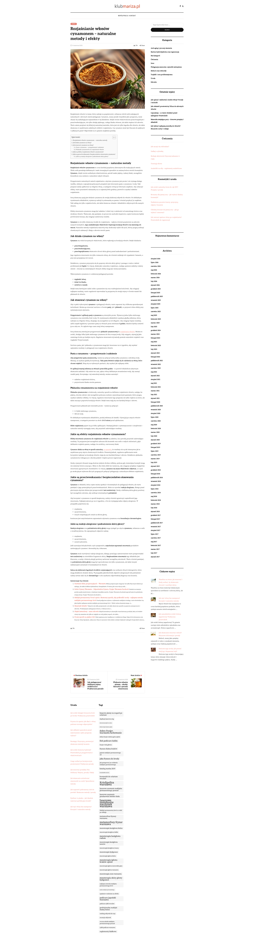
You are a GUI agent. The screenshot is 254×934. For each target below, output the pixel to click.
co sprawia (107, 450)
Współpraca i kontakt (127, 15)
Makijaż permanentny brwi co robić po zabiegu (111, 811)
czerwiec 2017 (156, 538)
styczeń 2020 (155, 440)
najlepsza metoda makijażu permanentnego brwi (108, 885)
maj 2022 (154, 372)
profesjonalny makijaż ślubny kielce (108, 909)
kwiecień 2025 (156, 319)
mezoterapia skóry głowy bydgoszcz (111, 879)
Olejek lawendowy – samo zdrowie (86, 611)
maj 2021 (154, 383)
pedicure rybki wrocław (107, 904)
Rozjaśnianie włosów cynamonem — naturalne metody (90, 140)
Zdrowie (154, 82)
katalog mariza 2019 (107, 769)
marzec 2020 (155, 432)
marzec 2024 (155, 334)
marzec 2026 (155, 278)
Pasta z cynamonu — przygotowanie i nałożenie (90, 147)
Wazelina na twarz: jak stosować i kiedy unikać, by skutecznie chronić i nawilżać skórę (170, 582)
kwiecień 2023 (156, 345)
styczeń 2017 (155, 557)
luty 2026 (154, 281)
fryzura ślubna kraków (108, 749)
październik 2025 (157, 296)
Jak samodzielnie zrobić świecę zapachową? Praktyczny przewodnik (170, 617)
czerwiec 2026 (156, 266)
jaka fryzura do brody (109, 758)
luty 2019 (154, 462)
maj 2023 (154, 342)
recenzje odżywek (105, 918)
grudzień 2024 (156, 330)
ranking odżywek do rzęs (107, 914)
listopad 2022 (155, 357)
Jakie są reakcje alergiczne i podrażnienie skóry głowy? (92, 156)
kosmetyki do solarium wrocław (109, 778)
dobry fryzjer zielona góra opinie (110, 737)
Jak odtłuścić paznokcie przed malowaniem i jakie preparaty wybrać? (81, 733)
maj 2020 (154, 425)
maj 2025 (154, 315)
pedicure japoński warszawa (108, 898)
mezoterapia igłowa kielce (108, 856)
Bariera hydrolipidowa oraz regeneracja (165, 52)
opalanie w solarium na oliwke (109, 894)
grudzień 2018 (156, 470)
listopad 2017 (155, 519)
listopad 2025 (155, 293)
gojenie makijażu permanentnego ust (110, 754)
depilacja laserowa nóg (107, 719)
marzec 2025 (155, 323)
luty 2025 (154, 327)
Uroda (73, 23)
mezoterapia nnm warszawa (111, 874)
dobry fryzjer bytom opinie (106, 727)
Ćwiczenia (154, 59)
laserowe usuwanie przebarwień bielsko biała (110, 795)
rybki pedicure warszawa (107, 927)
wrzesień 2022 (156, 364)
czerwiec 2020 (156, 421)
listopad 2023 (155, 338)
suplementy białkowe (108, 931)
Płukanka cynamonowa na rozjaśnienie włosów (90, 149)
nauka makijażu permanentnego (107, 890)
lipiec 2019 (154, 451)
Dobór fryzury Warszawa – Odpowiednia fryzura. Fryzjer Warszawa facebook (101, 589)
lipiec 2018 (154, 489)
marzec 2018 (155, 504)
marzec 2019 (155, 459)
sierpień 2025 (155, 304)
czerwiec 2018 (156, 493)
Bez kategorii (155, 56)
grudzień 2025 (156, 289)
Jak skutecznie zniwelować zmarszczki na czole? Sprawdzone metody (82, 781)
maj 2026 (154, 270)
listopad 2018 (155, 474)
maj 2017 (154, 542)
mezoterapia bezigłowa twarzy (109, 848)
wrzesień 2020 (156, 410)
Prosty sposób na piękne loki (84, 617)
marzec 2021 (155, 391)
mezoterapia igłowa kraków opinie (108, 861)
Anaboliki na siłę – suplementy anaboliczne (166, 168)
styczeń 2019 (155, 466)
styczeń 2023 (155, 353)
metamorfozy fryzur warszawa (111, 823)
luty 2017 (154, 553)
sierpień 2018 (155, 485)
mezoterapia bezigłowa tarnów (109, 843)
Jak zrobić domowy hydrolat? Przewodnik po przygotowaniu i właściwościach (81, 752)
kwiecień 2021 (156, 387)
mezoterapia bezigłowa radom (110, 837)
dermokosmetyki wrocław (106, 723)
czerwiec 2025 (156, 311)
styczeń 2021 (155, 398)
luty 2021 (154, 395)
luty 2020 (154, 436)
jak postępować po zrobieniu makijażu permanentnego (109, 764)
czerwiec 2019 (156, 455)
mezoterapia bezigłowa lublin (109, 832)
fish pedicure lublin (108, 741)
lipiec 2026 (154, 262)
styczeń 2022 (155, 376)
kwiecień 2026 (156, 274)
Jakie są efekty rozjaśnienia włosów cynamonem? (88, 152)
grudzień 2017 (156, 515)
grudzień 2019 (156, 444)
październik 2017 (157, 523)
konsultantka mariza (104, 772)
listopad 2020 (155, 402)
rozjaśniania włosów (127, 332)
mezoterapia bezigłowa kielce (111, 828)
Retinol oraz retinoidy (158, 71)
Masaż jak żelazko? (81, 606)
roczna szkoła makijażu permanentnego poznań (107, 922)
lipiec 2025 (154, 308)
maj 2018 (154, 496)
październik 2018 (157, 478)
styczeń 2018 (155, 511)
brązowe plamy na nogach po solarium (111, 714)
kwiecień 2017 (156, 545)
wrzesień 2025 (156, 300)
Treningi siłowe (156, 164)
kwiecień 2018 (156, 500)
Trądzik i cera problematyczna (161, 75)
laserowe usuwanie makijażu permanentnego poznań (111, 789)
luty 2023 (154, 349)
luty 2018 (154, 508)
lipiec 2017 (154, 534)
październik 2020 (157, 406)
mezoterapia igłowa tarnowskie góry (111, 866)
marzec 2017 (155, 549)
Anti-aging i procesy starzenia (161, 48)
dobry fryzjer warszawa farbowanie (111, 731)
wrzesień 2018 (156, 481)
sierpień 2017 (155, 530)
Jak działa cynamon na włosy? (82, 143)
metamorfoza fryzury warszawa (108, 817)
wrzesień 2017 (156, 527)
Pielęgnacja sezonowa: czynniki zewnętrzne (166, 67)
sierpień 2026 (155, 259)
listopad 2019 (155, 447)
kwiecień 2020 (156, 428)
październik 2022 (157, 361)
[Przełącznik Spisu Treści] (113, 137)
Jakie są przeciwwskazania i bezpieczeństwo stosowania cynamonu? (94, 154)
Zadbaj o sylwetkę (157, 151)
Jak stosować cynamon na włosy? (83, 145)
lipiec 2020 (154, 417)
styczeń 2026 (155, 285)
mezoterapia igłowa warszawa (109, 870)
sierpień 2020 (155, 413)
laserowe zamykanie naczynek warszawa (107, 803)
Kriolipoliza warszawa (107, 783)
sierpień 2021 (155, 379)
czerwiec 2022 (156, 368)
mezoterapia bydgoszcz (109, 852)
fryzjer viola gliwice (106, 745)
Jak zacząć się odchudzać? (160, 147)
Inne (152, 63)
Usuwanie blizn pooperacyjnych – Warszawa (90, 584)
